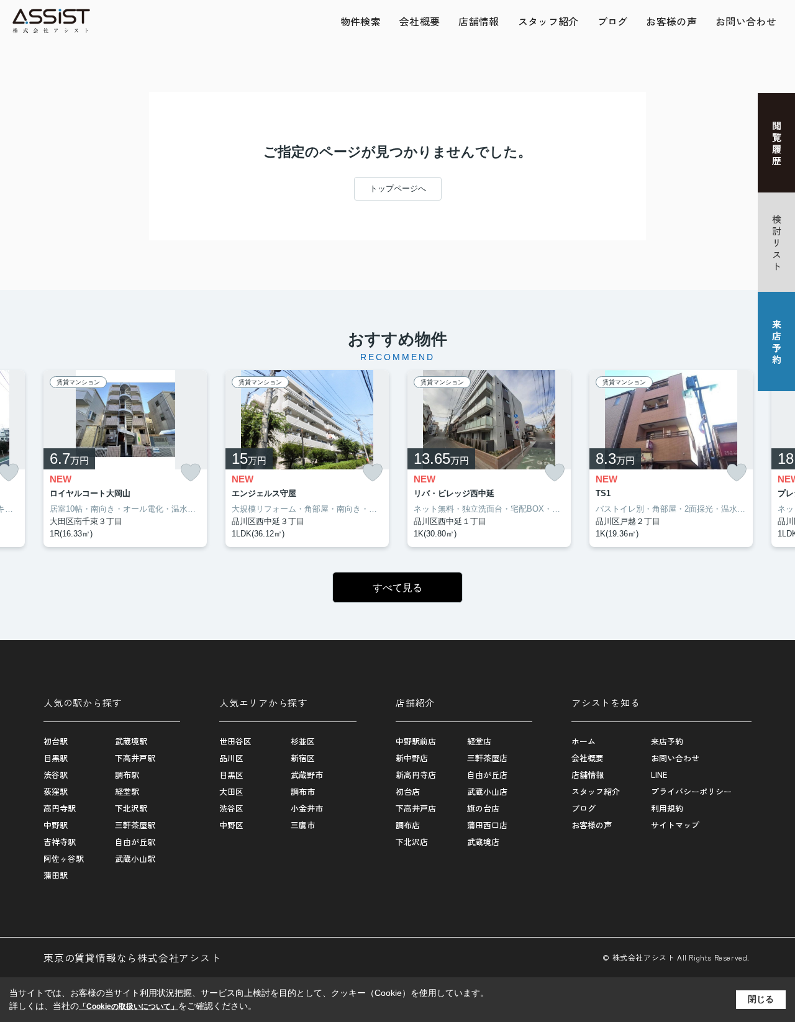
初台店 (408, 791)
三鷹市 (303, 825)
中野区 (231, 825)
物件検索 (360, 21)
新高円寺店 (416, 774)
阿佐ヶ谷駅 (63, 858)
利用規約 (667, 808)
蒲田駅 (55, 875)
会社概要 (419, 21)
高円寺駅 (59, 808)
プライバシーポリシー (691, 791)
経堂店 (479, 741)
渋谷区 (231, 808)
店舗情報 (478, 21)
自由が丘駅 (135, 842)
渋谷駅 (55, 774)
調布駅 (127, 774)
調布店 (408, 825)
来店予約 (667, 741)
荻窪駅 (55, 791)
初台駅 (55, 741)
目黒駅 (55, 758)
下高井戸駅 (135, 758)
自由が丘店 (487, 774)
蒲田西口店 (487, 825)
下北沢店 (412, 842)
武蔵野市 (307, 774)
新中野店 (412, 758)
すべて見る (397, 587)
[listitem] (125, 459)
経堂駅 (127, 791)
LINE (659, 774)
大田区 (231, 791)
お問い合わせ (746, 21)
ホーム (583, 741)
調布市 (303, 791)
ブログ (612, 21)
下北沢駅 (131, 808)
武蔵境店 (483, 842)
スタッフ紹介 (548, 21)
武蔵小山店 (487, 791)
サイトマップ (675, 825)
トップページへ (398, 188)
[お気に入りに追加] (191, 473)
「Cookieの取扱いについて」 (128, 1006)
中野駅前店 (416, 741)
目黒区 (231, 774)
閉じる (761, 999)
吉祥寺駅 (59, 842)
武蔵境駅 (131, 741)
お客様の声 (671, 21)
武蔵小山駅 (135, 858)
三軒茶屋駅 (135, 825)
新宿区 (303, 758)
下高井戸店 (416, 808)
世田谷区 (235, 741)
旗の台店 (483, 808)
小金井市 (307, 808)
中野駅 (55, 825)
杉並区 (303, 741)
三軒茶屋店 (487, 758)
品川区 (231, 758)
